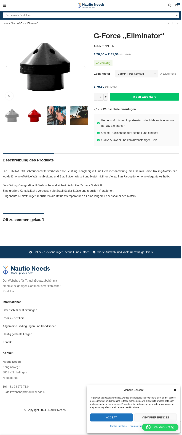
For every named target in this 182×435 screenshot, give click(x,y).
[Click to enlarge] (9, 96)
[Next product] (177, 23)
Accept (111, 417)
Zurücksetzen (169, 74)
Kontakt (7, 342)
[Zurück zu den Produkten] (173, 23)
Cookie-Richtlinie (118, 426)
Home (6, 23)
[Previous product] (169, 23)
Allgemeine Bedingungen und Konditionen (29, 326)
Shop (13, 23)
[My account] (169, 5)
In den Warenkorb (144, 96)
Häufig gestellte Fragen (17, 334)
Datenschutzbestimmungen (20, 310)
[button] (175, 390)
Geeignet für (102, 73)
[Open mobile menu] (4, 5)
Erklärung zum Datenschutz (142, 426)
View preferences (155, 417)
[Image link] (26, 269)
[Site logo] (91, 5)
